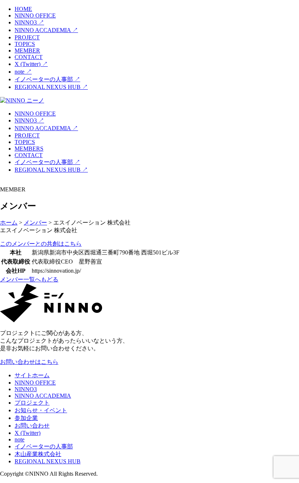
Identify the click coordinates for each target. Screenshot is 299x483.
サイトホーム (32, 375)
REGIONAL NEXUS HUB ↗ (51, 87)
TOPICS (25, 44)
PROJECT (27, 37)
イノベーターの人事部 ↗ (47, 79)
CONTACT (29, 57)
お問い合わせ (32, 425)
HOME (23, 9)
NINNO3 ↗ (29, 22)
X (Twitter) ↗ (31, 64)
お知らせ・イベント (41, 410)
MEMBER (27, 50)
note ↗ (23, 72)
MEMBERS (29, 148)
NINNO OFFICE (35, 15)
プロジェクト (32, 403)
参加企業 (26, 418)
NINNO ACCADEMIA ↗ (46, 30)
